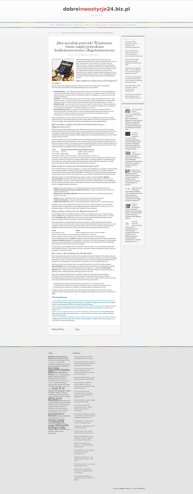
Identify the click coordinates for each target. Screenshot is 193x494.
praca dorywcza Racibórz (56, 414)
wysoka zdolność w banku (57, 429)
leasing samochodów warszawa (59, 384)
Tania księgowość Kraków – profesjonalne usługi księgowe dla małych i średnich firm (133, 113)
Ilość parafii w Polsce (58, 373)
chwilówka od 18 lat (63, 360)
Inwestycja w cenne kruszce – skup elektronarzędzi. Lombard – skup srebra (83, 458)
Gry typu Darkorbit (54, 369)
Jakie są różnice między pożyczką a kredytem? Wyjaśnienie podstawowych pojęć (78, 306)
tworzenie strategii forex (56, 423)
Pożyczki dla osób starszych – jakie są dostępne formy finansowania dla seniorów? (133, 96)
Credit (133, 152)
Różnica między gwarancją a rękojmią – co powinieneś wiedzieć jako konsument (83, 445)
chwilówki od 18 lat (53, 362)
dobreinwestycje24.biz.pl (89, 55)
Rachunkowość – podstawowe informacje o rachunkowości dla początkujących (83, 471)
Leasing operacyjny (59, 382)
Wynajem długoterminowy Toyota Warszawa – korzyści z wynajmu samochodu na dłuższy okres (83, 438)
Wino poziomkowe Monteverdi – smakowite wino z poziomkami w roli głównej (84, 477)
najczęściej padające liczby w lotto (59, 392)
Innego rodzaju (100, 25)
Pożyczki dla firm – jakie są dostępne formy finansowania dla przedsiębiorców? (84, 452)
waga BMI (54, 425)
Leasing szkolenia (54, 386)
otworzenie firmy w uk (59, 403)
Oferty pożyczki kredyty (62, 396)
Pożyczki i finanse (114, 25)
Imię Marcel (57, 375)
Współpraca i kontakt (64, 25)
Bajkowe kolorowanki (57, 357)
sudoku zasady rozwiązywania (56, 420)
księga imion (58, 380)
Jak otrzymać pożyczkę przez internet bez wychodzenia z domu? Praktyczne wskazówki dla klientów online (84, 363)
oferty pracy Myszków (55, 399)
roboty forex (61, 418)
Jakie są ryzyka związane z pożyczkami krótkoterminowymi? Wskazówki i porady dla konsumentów (84, 300)
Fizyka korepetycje (62, 366)
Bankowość (78, 25)
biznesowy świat (53, 360)
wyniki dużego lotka (58, 426)
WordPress (141, 488)
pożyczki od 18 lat (61, 412)
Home (52, 25)
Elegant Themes (125, 488)
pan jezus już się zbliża (58, 404)
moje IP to (58, 388)
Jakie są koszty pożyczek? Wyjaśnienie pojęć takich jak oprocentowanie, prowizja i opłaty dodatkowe (84, 317)
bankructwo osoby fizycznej (58, 358)
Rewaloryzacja (136, 170)
